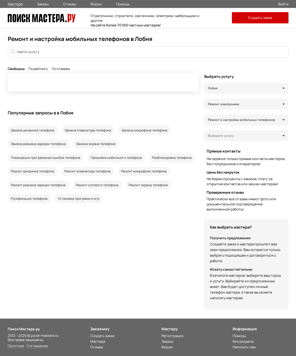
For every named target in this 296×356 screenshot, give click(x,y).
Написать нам (244, 347)
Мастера (15, 4)
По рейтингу (38, 69)
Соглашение (37, 346)
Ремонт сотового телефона (97, 185)
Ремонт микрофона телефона (144, 171)
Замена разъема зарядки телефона (38, 144)
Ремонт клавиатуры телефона (87, 171)
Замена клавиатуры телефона (88, 130)
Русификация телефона (29, 198)
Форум (96, 4)
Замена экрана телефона (95, 144)
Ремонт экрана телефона (148, 185)
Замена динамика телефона (32, 130)
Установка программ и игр (78, 198)
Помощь (123, 4)
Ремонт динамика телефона (32, 171)
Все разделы (243, 341)
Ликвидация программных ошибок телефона (45, 157)
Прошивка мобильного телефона (116, 157)
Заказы (43, 4)
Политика (16, 346)
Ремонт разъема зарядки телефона (38, 185)
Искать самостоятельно (231, 269)
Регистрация (172, 335)
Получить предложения (230, 238)
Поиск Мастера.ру (24, 329)
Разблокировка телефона (172, 157)
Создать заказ (260, 17)
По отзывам (61, 69)
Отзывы (69, 4)
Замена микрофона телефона (144, 130)
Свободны (16, 69)
